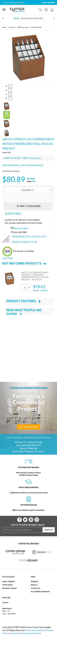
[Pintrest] (31, 519)
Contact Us (35, 588)
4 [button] (10, 98)
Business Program (9, 588)
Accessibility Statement (40, 591)
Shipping (34, 581)
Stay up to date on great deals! (28, 525)
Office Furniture (23, 27)
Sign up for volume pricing (13, 3)
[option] (28, 56)
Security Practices (32, 633)
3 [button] (10, 94)
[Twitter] (25, 519)
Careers (5, 602)
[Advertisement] (28, 344)
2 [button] (10, 90)
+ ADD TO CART (28, 198)
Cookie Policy (16, 633)
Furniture (12, 27)
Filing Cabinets (36, 27)
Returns (34, 585)
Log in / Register (8, 581)
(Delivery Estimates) (10, 171)
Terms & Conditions (35, 630)
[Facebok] (19, 519)
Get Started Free (28, 427)
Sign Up (49, 529)
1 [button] (10, 86)
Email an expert (21, 228)
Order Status (7, 585)
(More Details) (35, 158)
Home (4, 27)
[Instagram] (37, 519)
